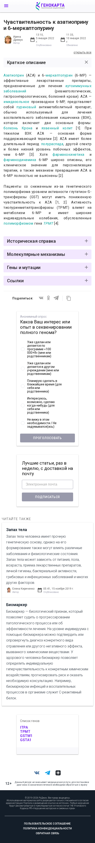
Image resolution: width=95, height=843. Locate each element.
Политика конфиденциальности (47, 828)
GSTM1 (26, 736)
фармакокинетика (68, 154)
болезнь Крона (18, 128)
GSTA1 (26, 740)
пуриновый (26, 107)
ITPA (24, 727)
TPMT (48, 223)
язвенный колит (59, 128)
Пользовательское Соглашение (47, 823)
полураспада (52, 144)
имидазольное (16, 102)
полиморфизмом (18, 223)
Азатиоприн (15, 75)
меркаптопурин (60, 75)
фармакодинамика (20, 160)
